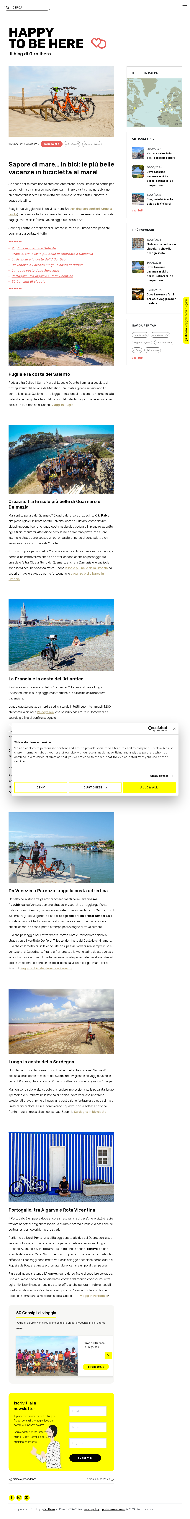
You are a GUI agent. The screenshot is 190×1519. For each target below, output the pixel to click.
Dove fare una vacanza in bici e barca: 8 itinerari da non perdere (160, 178)
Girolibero (40, 53)
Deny (41, 787)
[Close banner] (174, 728)
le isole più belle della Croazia (86, 568)
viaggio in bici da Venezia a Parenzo (46, 968)
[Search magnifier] (7, 7)
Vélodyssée (45, 712)
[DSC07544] (61, 627)
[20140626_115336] (61, 1014)
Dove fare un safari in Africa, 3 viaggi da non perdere (161, 299)
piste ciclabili (72, 144)
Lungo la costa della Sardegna (35, 270)
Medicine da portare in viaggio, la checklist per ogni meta (161, 249)
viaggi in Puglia (62, 405)
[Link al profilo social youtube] (27, 1498)
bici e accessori (164, 342)
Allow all (149, 787)
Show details (159, 775)
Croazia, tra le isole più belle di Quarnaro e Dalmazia (52, 254)
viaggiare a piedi (141, 342)
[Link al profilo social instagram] (19, 1498)
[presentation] (14, 1355)
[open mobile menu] (184, 7)
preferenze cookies (113, 1509)
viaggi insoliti (140, 335)
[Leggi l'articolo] (138, 153)
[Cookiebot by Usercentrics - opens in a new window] (151, 728)
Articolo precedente (24, 1479)
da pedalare (51, 144)
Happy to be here (48, 38)
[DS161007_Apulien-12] (61, 328)
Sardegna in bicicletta (90, 1111)
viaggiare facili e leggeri (186, 320)
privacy (24, 1437)
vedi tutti (138, 210)
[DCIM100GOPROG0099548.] (61, 452)
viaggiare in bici (92, 144)
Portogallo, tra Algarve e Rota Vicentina (42, 276)
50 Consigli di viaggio (28, 281)
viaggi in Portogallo (94, 1296)
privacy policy (91, 1509)
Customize (92, 787)
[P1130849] (61, 1159)
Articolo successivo (98, 1479)
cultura (137, 350)
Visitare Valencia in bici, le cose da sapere (161, 155)
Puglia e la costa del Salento (34, 248)
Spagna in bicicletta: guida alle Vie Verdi (160, 201)
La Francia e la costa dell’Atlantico (39, 259)
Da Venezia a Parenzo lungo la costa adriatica (47, 265)
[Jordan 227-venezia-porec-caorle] (61, 840)
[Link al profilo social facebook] (12, 1498)
